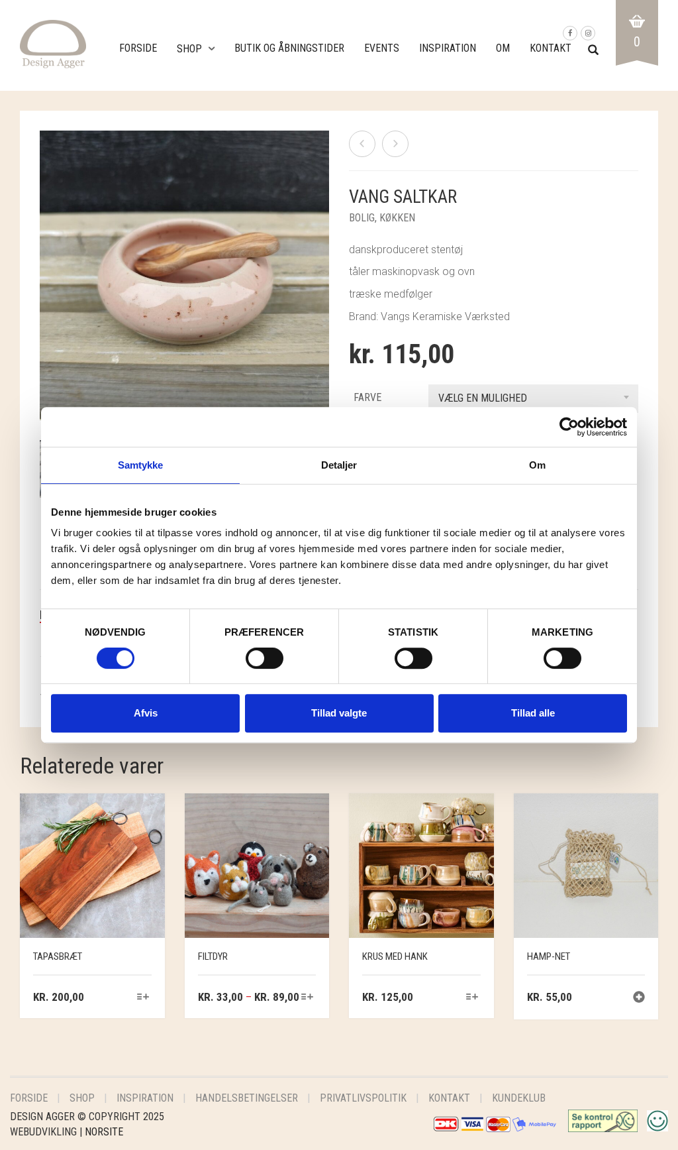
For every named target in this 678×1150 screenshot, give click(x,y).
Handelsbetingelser (246, 1098)
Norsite (104, 1131)
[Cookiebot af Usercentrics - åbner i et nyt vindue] (569, 427)
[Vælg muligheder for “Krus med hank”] (471, 998)
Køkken (397, 217)
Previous (47, 260)
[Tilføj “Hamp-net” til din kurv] (639, 998)
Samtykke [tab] (141, 465)
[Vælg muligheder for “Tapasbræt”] (142, 998)
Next (322, 260)
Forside (138, 48)
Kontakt (550, 48)
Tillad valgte (339, 713)
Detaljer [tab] (339, 465)
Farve (367, 397)
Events (381, 48)
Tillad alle (533, 713)
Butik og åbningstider (289, 48)
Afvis (146, 713)
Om (503, 48)
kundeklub (519, 1098)
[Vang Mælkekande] (362, 144)
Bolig (362, 217)
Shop (189, 48)
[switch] (264, 661)
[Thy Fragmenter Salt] (395, 144)
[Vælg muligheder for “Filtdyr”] (307, 998)
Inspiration (447, 48)
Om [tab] (537, 465)
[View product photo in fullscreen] (306, 397)
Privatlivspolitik (363, 1098)
